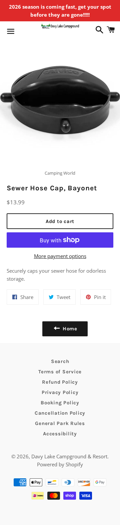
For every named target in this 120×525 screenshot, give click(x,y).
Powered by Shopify (60, 464)
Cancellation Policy (60, 413)
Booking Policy (60, 403)
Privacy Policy (60, 392)
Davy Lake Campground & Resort (69, 456)
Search (60, 361)
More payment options (60, 256)
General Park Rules (60, 423)
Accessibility (60, 434)
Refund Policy (60, 382)
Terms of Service (60, 372)
